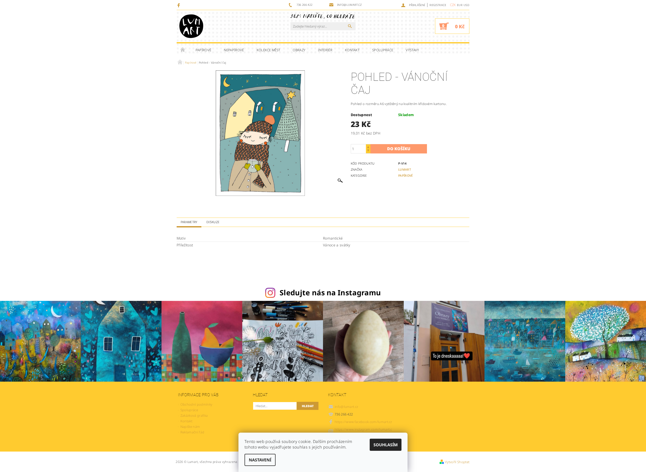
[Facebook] (179, 5)
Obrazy (299, 50)
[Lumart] (191, 26)
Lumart (404, 169)
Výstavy (412, 50)
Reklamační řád (192, 432)
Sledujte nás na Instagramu (330, 292)
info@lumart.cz (346, 406)
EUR (460, 5)
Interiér (325, 50)
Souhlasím (385, 445)
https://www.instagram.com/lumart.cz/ (363, 431)
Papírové (203, 50)
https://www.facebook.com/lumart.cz (363, 421)
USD (466, 5)
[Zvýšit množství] (368, 146)
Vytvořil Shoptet (457, 462)
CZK (453, 5)
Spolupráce (382, 50)
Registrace (437, 5)
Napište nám (190, 426)
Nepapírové (234, 50)
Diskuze (213, 222)
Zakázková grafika (194, 415)
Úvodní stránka (183, 50)
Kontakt (352, 50)
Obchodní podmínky (196, 404)
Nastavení (260, 460)
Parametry (189, 222)
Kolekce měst (268, 50)
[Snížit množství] (368, 151)
